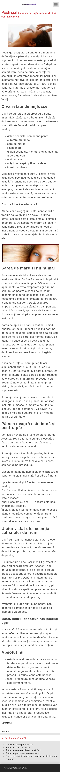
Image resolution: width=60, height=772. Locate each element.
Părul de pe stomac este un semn (23, 753)
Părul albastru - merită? (18, 747)
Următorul (6, 723)
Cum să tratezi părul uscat (19, 744)
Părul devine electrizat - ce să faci (23, 750)
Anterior (5, 731)
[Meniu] (56, 4)
